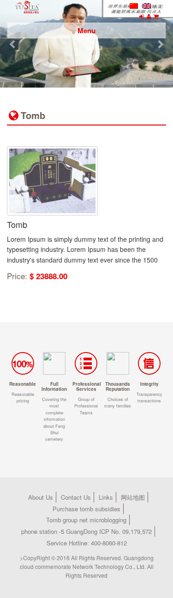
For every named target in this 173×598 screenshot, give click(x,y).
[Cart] (156, 16)
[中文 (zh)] (134, 5)
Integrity (149, 384)
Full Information (54, 386)
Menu (86, 30)
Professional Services (86, 386)
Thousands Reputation (117, 386)
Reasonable (22, 384)
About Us (40, 497)
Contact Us (76, 497)
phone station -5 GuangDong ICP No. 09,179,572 (86, 531)
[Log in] (141, 16)
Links (106, 497)
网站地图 (133, 497)
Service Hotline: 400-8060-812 (87, 542)
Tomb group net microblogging (86, 519)
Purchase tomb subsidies (86, 508)
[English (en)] (147, 5)
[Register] (149, 16)
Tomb (17, 224)
